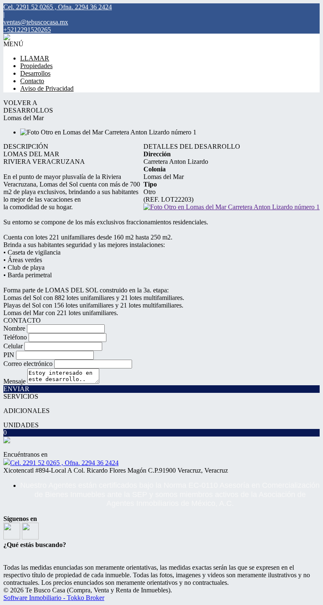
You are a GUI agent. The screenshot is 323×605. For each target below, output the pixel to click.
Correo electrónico (28, 363)
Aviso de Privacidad (47, 88)
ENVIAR (16, 388)
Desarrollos (35, 73)
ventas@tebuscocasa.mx (35, 22)
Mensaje (14, 381)
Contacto (32, 80)
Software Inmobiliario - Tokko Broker (53, 597)
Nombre (14, 328)
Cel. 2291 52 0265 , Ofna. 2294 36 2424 (64, 462)
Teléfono (15, 337)
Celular (13, 346)
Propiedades (36, 65)
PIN (8, 354)
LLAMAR (34, 58)
